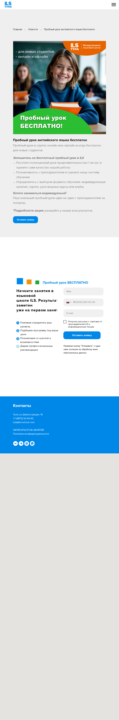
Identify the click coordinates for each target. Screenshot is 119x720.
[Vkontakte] (15, 443)
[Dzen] (26, 443)
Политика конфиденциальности (31, 433)
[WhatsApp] (32, 443)
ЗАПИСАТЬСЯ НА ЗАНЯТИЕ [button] (28, 430)
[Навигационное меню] (114, 4)
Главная (17, 29)
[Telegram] (21, 443)
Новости (33, 29)
